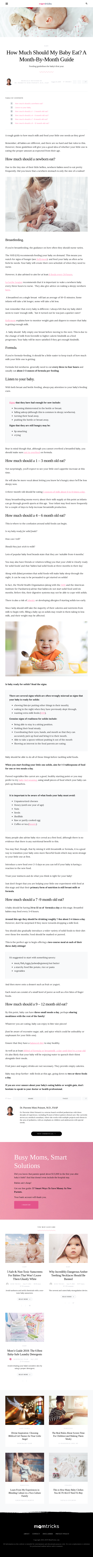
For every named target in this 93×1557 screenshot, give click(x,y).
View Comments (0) (45, 1134)
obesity (31, 600)
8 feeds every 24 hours (60, 274)
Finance (68, 1485)
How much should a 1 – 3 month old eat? (31, 111)
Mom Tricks (15, 1284)
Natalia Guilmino (68, 1500)
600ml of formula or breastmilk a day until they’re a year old (54, 1050)
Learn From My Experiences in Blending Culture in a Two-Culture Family (25, 1492)
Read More (23, 1299)
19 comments (26, 1361)
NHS (63, 585)
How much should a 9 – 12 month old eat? (32, 123)
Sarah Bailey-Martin (24, 1500)
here (7, 289)
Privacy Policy (62, 1534)
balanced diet (37, 1043)
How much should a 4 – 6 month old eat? (32, 115)
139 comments (69, 1286)
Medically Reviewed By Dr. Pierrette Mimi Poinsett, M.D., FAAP (32, 82)
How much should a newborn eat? (29, 103)
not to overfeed (31, 452)
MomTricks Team (21, 1359)
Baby (46, 46)
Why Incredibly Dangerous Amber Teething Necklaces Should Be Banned (68, 1275)
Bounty (32, 824)
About (26, 1534)
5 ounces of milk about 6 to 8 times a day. (64, 491)
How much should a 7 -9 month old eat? (31, 119)
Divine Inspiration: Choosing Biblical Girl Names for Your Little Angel (24, 1436)
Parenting (68, 1428)
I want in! (26, 1205)
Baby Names (24, 1428)
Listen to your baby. (23, 107)
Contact (36, 1534)
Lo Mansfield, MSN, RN (68, 1443)
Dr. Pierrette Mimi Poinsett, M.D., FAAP (39, 1107)
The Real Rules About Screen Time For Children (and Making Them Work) (68, 1436)
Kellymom (41, 259)
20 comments (26, 1286)
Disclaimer (48, 1534)
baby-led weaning (27, 780)
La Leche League (13, 282)
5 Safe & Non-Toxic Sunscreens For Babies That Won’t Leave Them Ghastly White (25, 1275)
